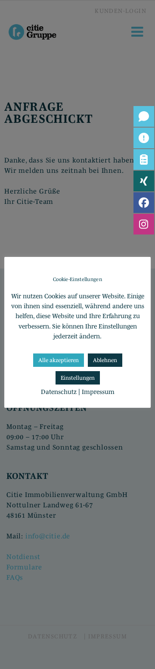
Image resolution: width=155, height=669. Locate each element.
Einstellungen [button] (78, 378)
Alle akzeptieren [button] (58, 360)
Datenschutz (59, 391)
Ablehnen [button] (105, 360)
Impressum (98, 391)
